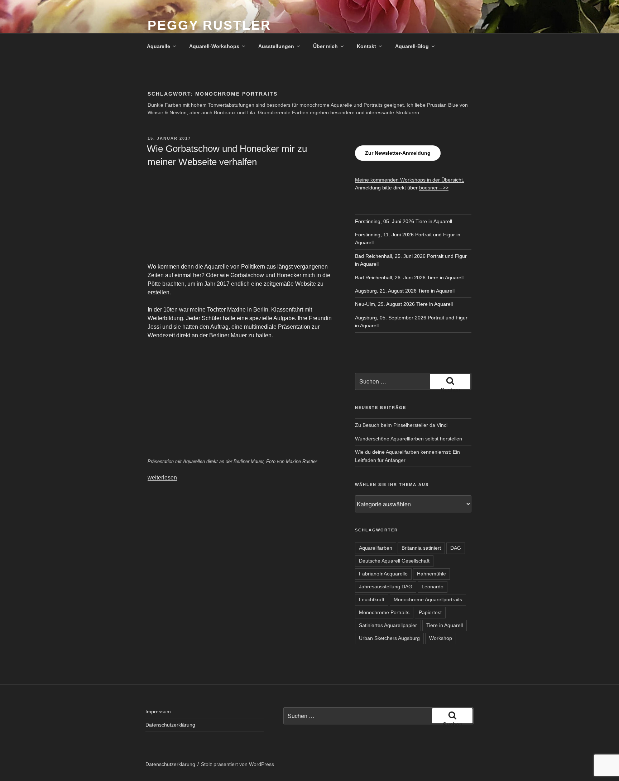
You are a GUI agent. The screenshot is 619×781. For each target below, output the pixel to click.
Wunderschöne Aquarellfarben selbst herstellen (408, 439)
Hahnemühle (431, 574)
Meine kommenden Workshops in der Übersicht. (409, 180)
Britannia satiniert (421, 548)
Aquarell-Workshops (214, 46)
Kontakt (366, 46)
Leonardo (432, 586)
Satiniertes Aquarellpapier (388, 625)
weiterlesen (162, 477)
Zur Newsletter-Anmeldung (398, 153)
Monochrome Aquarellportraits (428, 599)
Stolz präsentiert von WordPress (237, 764)
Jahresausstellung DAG (385, 586)
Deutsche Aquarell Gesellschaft (394, 561)
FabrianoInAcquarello (383, 574)
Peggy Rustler (209, 25)
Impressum (158, 711)
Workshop (440, 638)
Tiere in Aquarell (444, 625)
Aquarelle (158, 46)
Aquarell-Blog (412, 46)
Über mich (325, 46)
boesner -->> (433, 188)
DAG (455, 548)
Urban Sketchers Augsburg (389, 638)
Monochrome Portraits (384, 612)
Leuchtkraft (371, 599)
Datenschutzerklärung (170, 725)
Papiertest (430, 612)
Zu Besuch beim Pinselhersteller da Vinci (401, 425)
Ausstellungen (276, 46)
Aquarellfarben (375, 548)
